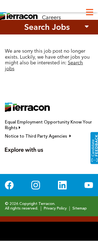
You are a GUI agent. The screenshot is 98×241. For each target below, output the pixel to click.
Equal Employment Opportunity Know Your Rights (48, 125)
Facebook (9, 185)
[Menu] (89, 12)
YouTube (88, 185)
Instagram (35, 185)
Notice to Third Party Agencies (49, 136)
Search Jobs (47, 27)
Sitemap (79, 208)
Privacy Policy (55, 208)
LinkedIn (62, 185)
